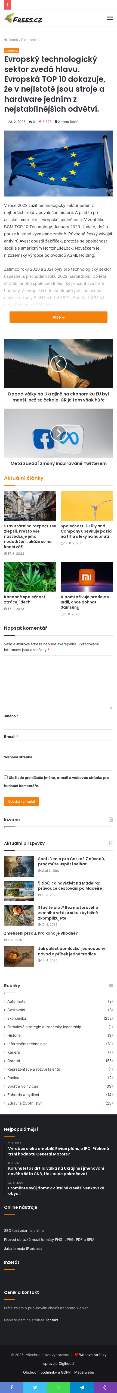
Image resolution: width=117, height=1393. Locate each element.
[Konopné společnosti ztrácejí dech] (30, 576)
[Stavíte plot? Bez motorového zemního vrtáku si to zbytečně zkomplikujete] (19, 915)
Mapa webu (84, 1372)
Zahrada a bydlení (23, 1095)
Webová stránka (18, 757)
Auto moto (16, 1001)
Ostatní (13, 1061)
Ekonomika (30, 39)
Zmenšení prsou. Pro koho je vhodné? (41, 933)
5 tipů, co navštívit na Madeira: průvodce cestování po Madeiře (70, 885)
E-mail (11, 736)
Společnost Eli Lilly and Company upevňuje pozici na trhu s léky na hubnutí (86, 531)
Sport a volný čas (22, 1086)
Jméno (11, 716)
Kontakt (51, 1320)
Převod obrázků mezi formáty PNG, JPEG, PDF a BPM (49, 1239)
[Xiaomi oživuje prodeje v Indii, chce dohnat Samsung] (87, 576)
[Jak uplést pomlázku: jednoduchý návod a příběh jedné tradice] (19, 956)
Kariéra (13, 1052)
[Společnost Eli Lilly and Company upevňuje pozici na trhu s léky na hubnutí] (87, 506)
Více (57, 317)
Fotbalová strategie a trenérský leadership (44, 1027)
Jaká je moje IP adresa (23, 1248)
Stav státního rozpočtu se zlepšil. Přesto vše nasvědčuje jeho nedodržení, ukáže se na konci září (30, 536)
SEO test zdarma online (24, 1230)
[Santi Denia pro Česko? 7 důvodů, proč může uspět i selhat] (19, 866)
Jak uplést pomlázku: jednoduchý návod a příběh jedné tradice (71, 951)
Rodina (13, 1078)
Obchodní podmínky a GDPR (46, 1372)
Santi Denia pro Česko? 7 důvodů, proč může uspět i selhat (71, 861)
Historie (14, 1035)
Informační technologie (27, 1044)
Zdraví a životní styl (24, 1103)
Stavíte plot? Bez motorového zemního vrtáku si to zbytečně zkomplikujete (68, 913)
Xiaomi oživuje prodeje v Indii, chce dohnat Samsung (85, 602)
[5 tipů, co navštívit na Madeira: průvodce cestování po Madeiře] (19, 891)
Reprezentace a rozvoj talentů (33, 1069)
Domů (12, 39)
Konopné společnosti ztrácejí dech (25, 599)
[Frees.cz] (23, 18)
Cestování (16, 1010)
